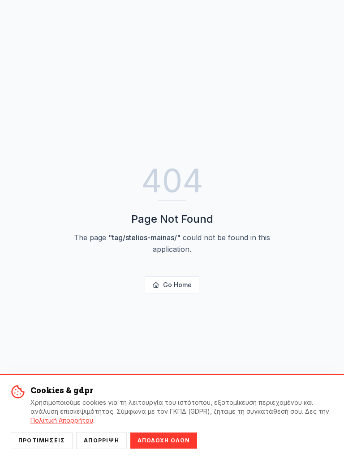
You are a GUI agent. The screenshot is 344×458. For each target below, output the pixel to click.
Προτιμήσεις (41, 440)
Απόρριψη (101, 440)
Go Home (177, 284)
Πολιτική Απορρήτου (61, 420)
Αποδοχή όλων (164, 440)
